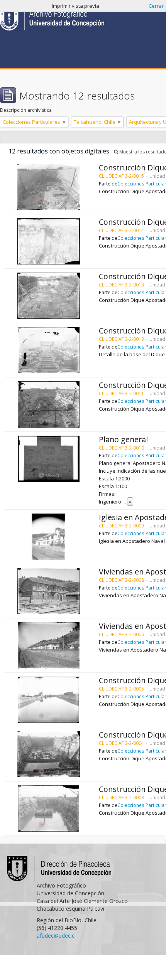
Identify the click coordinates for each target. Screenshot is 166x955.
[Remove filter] (64, 122)
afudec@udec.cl (56, 935)
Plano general (123, 439)
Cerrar (156, 5)
